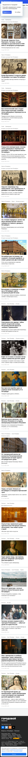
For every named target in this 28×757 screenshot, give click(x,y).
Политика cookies (12, 735)
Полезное (3, 303)
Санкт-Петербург (10, 303)
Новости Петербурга (5, 54)
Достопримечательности (6, 505)
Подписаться (7, 12)
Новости (4, 720)
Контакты (20, 737)
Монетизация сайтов (5, 733)
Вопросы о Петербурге (7, 730)
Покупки (17, 637)
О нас (15, 737)
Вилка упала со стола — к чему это (16, 741)
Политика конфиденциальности (8, 734)
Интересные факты (20, 201)
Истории (17, 303)
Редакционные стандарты (7, 737)
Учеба (2, 19)
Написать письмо (5, 738)
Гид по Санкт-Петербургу (11, 745)
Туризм (21, 569)
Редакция (19, 735)
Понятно (14, 754)
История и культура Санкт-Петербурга (9, 21)
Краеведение (8, 19)
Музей (13, 201)
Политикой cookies (17, 751)
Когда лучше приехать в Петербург (9, 742)
